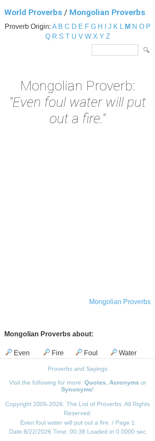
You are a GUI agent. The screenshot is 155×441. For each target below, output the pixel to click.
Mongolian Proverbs (107, 12)
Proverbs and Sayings (78, 368)
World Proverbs (33, 12)
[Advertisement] (77, 212)
